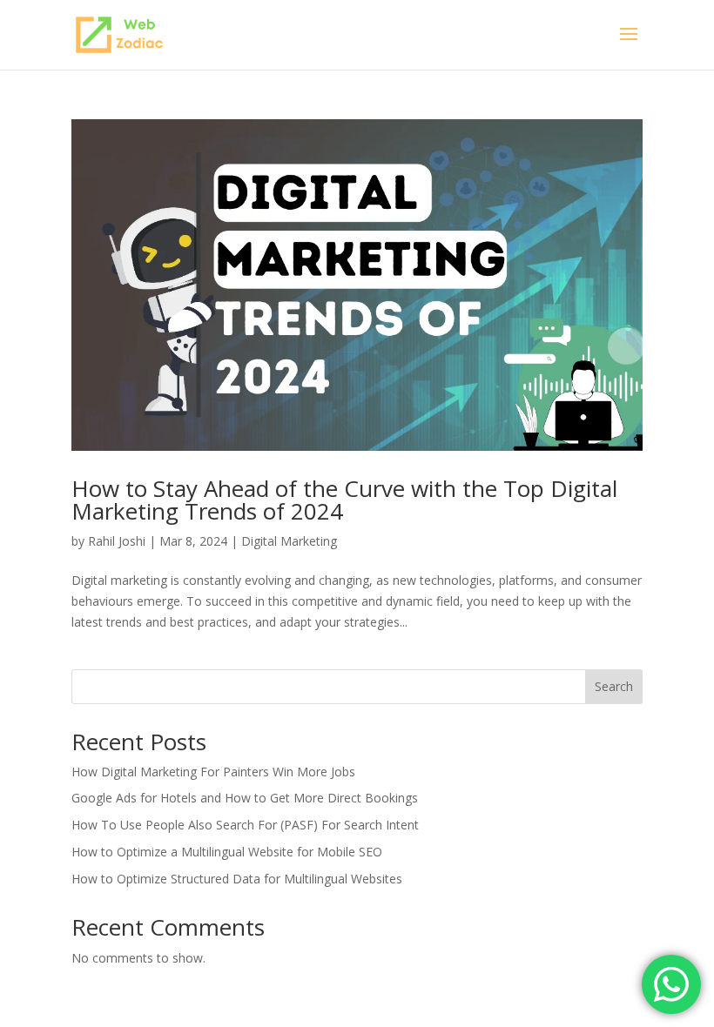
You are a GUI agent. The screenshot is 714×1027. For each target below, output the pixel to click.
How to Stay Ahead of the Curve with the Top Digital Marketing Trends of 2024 (344, 500)
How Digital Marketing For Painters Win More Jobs (213, 771)
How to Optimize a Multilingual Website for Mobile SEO (226, 851)
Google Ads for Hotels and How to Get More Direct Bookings (244, 797)
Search (614, 686)
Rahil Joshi (116, 541)
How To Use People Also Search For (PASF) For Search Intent (245, 824)
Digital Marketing (289, 541)
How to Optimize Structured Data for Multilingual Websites (236, 878)
